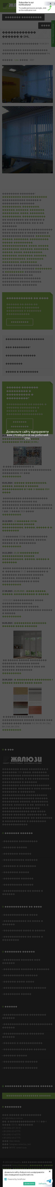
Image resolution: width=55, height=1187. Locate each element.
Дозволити (29, 1183)
